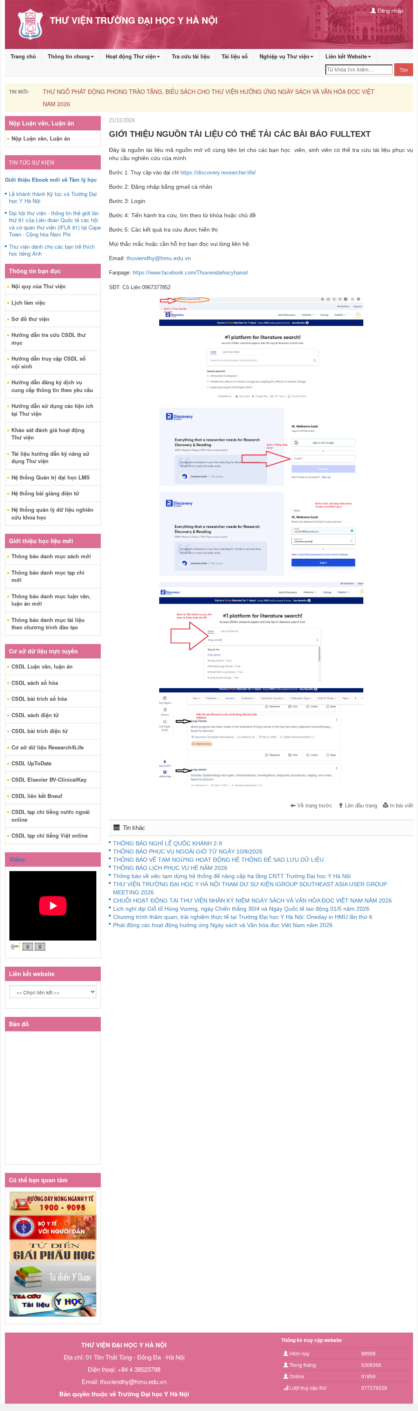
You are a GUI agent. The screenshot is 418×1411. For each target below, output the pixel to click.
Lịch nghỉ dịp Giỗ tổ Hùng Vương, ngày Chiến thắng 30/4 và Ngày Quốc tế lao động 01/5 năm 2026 (241, 908)
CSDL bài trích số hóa (39, 698)
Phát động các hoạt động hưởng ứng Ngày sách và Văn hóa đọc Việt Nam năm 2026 (223, 925)
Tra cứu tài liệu (191, 56)
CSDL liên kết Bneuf (36, 796)
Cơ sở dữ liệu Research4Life (47, 747)
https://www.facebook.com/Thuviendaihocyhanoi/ (190, 273)
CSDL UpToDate (31, 763)
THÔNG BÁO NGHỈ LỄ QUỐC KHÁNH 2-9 (167, 843)
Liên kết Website (346, 56)
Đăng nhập (389, 10)
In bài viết (400, 806)
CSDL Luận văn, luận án (42, 666)
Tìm (404, 69)
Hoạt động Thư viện (131, 56)
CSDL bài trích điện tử (39, 731)
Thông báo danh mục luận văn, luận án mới (51, 600)
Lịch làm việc (28, 302)
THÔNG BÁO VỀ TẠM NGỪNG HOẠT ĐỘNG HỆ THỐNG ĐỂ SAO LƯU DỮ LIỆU (218, 859)
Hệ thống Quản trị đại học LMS (50, 477)
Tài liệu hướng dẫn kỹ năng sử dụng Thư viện (50, 457)
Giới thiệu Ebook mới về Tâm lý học (51, 179)
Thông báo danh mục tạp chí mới (47, 576)
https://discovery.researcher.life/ (218, 172)
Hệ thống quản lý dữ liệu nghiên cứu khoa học (52, 513)
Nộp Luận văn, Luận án (40, 138)
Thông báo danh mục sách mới (51, 556)
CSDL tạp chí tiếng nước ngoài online (50, 815)
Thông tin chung (69, 56)
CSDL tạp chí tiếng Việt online (49, 835)
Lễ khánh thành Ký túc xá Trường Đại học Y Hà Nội (53, 197)
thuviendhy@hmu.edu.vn (159, 258)
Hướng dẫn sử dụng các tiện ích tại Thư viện (52, 409)
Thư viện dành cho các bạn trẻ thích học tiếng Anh (52, 250)
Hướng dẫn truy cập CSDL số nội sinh (48, 362)
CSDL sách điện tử (35, 715)
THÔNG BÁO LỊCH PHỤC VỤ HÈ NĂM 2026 (170, 868)
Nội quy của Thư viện (38, 286)
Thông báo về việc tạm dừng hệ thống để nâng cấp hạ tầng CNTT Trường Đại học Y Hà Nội (232, 876)
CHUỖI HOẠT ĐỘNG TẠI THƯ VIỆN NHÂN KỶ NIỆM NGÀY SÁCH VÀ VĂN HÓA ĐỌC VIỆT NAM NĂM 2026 (252, 900)
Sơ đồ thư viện (30, 319)
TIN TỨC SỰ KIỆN (31, 162)
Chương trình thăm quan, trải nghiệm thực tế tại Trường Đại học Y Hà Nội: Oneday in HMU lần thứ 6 (242, 917)
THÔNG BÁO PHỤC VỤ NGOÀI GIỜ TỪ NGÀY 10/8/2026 (187, 851)
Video (17, 859)
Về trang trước (314, 806)
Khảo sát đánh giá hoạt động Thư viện (47, 433)
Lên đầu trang (360, 806)
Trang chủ (23, 56)
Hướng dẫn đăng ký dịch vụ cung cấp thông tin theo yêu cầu (52, 386)
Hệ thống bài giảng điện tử (45, 493)
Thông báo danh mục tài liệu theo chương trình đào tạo (47, 623)
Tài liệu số (235, 56)
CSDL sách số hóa (34, 683)
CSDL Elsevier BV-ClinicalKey (49, 779)
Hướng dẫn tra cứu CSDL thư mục (48, 338)
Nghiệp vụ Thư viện (284, 56)
